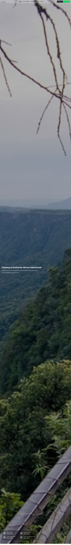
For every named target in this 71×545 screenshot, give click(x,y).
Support (42, 1)
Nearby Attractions (35, 1)
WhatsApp (67, 1)
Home (20, 1)
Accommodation (26, 1)
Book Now (61, 1)
